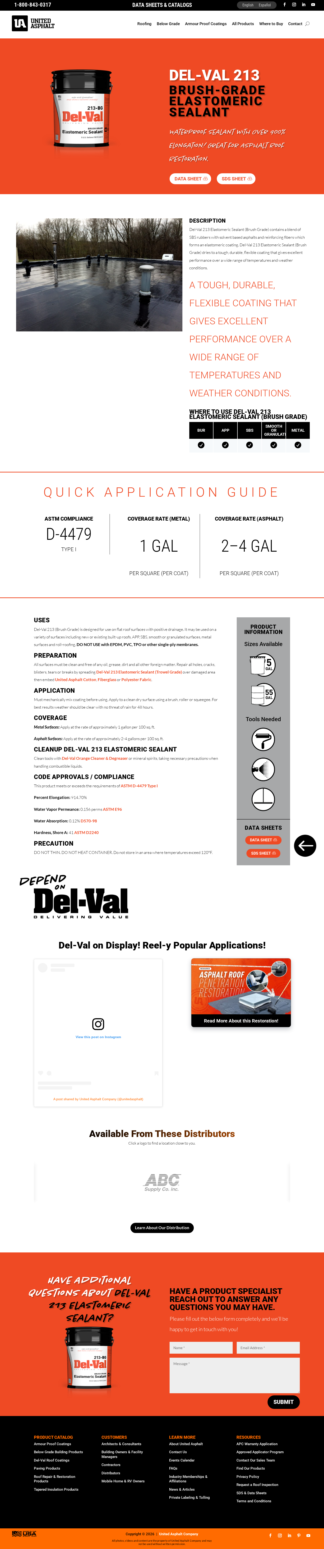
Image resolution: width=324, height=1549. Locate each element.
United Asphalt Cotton (75, 679)
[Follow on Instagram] (294, 4)
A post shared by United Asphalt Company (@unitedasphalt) (98, 1099)
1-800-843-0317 (32, 5)
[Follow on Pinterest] (299, 1535)
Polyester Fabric (136, 679)
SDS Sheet (261, 853)
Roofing (144, 24)
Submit (283, 1402)
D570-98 (89, 820)
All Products (243, 24)
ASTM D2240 (86, 832)
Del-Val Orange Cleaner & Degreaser (95, 758)
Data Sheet (261, 840)
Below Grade (168, 24)
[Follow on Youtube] (313, 4)
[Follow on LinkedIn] (303, 4)
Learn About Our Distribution (162, 1227)
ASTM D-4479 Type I (139, 785)
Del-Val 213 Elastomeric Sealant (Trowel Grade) (139, 671)
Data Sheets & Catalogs (162, 5)
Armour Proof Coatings (206, 24)
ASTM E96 (112, 809)
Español (265, 5)
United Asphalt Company (178, 1534)
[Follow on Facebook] (284, 4)
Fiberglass (107, 679)
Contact (295, 24)
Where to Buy (271, 24)
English (248, 5)
